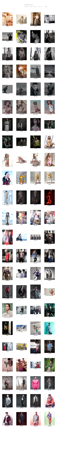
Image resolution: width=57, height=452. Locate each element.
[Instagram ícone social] (46, 6)
